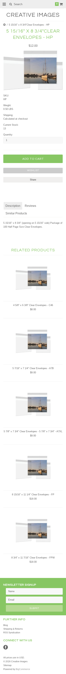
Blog (5, 625)
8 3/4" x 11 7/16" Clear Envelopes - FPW (33, 557)
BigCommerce (23, 669)
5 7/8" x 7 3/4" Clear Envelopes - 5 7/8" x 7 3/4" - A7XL (33, 431)
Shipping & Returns (13, 629)
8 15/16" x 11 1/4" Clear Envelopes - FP (33, 494)
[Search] (10, 4)
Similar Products (16, 213)
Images (33, 15)
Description (13, 205)
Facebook (5, 647)
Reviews (30, 205)
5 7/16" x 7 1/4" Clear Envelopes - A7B (33, 368)
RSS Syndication (11, 632)
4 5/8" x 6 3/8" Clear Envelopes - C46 (33, 305)
